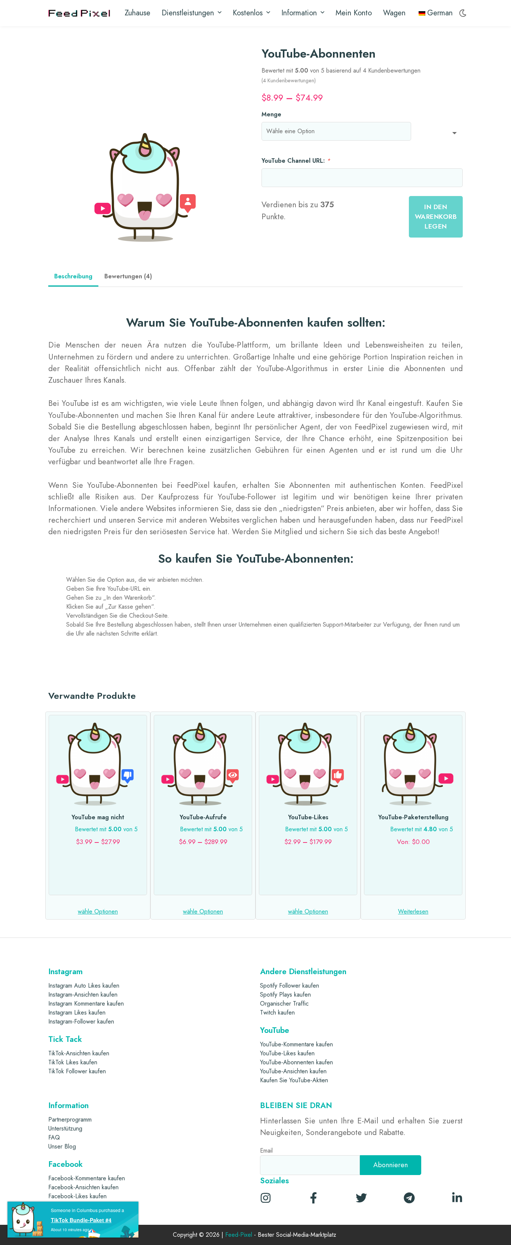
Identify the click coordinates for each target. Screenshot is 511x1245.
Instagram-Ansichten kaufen (82, 994)
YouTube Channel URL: (295, 160)
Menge (271, 114)
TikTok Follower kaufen (77, 1071)
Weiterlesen (413, 911)
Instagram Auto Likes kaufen (83, 985)
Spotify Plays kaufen (285, 994)
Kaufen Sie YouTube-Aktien (294, 1080)
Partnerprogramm (70, 1119)
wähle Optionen (98, 911)
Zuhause (137, 12)
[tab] (73, 277)
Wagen (394, 12)
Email (266, 1150)
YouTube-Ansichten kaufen (293, 1071)
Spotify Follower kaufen (289, 985)
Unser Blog (62, 1146)
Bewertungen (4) (128, 276)
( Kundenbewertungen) (288, 80)
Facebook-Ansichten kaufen (83, 1187)
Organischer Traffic (284, 1003)
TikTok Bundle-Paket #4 (81, 1220)
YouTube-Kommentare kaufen (296, 1044)
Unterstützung (65, 1128)
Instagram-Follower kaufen (81, 1021)
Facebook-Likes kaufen (77, 1196)
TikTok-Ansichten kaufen (78, 1053)
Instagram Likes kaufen (76, 1012)
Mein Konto (354, 12)
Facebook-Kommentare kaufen (86, 1178)
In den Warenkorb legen (436, 217)
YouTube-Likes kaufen (287, 1053)
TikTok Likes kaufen (72, 1062)
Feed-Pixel (238, 1235)
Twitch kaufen (277, 1012)
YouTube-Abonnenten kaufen (296, 1062)
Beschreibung (73, 276)
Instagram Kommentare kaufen (86, 1003)
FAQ (54, 1137)
